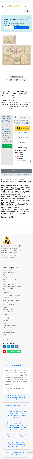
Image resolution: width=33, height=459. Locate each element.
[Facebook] (4, 346)
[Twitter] (8, 346)
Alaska (6, 13)
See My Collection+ (23, 132)
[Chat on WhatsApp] (14, 351)
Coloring (5, 277)
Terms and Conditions (9, 311)
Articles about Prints (8, 284)
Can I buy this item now (9, 297)
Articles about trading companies (12, 286)
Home (3, 11)
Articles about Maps (8, 272)
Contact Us (6, 314)
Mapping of (6, 275)
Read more (27, 161)
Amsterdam (6, 339)
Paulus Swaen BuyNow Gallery (11, 295)
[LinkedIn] (12, 346)
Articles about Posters (9, 282)
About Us (5, 320)
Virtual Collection (7, 334)
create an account (20, 123)
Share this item (23, 138)
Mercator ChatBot (8, 309)
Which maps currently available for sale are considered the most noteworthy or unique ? (16, 445)
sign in (28, 122)
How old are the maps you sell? (16, 405)
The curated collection (9, 305)
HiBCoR (5, 337)
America (10, 11)
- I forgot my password (9, 325)
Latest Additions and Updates (11, 300)
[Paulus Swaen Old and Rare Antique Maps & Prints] (14, 6)
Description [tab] (16, 171)
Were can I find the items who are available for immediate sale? (16, 398)
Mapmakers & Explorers (9, 279)
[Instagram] (16, 346)
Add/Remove (25, 128)
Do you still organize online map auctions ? (16, 453)
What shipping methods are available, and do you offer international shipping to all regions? (16, 414)
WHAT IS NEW (7, 327)
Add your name (6, 130)
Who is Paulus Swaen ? (13, 365)
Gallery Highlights (7, 302)
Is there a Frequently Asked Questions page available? (16, 436)
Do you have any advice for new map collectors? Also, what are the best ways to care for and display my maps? (16, 426)
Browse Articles (7, 270)
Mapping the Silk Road (9, 289)
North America (18, 11)
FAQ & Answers (7, 307)
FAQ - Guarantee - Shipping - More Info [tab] (16, 174)
